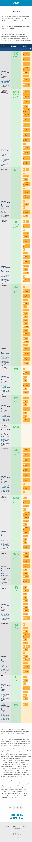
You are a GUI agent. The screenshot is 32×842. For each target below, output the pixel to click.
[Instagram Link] (15, 834)
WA (16, 554)
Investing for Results (4, 572)
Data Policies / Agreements (4, 221)
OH (16, 222)
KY (16, 398)
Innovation (4, 623)
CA (16, 625)
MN (16, 92)
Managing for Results (4, 77)
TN (16, 369)
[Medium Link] (18, 834)
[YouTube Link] (20, 834)
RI (15, 677)
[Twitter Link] (11, 834)
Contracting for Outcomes (5, 676)
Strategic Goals (3, 52)
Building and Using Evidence (4, 382)
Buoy (19, 837)
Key (29, 49)
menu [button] (2, 2)
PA (16, 705)
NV (16, 587)
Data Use (3, 285)
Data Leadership (3, 169)
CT (16, 170)
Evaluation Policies (3, 397)
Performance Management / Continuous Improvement (4, 92)
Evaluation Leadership (3, 368)
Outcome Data (4, 448)
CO (16, 53)
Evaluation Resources (3, 426)
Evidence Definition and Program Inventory (4, 498)
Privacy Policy (16, 830)
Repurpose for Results (4, 704)
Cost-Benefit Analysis (4, 552)
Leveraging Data (5, 206)
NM (16, 498)
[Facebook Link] (13, 834)
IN (16, 287)
